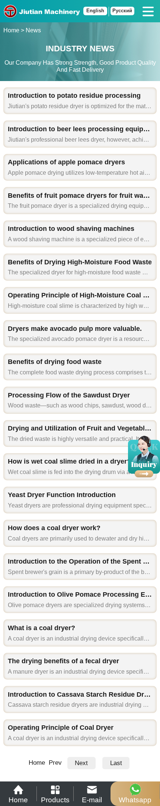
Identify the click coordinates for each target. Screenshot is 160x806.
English (95, 10)
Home (11, 30)
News (33, 30)
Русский (122, 10)
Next (81, 763)
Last (116, 763)
